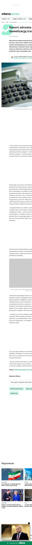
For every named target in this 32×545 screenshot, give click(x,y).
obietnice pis (14, 393)
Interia (2, 22)
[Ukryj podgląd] (29, 523)
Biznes (7, 22)
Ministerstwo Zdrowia (16, 389)
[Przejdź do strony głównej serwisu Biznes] (15, 14)
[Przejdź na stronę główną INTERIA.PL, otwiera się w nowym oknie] (6, 14)
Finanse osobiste (13, 22)
